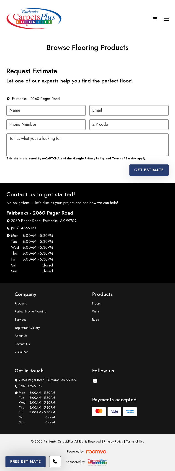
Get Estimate (149, 170)
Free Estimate (25, 461)
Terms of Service (124, 158)
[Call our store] (55, 461)
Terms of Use (135, 441)
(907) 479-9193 (23, 228)
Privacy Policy (94, 158)
